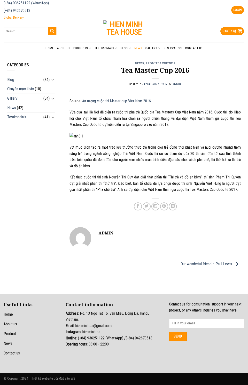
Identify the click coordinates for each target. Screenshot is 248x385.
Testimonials (104, 48)
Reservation (173, 48)
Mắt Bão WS (67, 379)
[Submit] (52, 31)
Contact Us (193, 48)
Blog (124, 48)
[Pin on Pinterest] (164, 206)
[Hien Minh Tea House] (124, 31)
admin (176, 84)
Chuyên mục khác (20, 89)
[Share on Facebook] (138, 206)
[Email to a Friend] (155, 206)
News (138, 48)
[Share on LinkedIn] (173, 206)
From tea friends (160, 63)
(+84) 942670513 (17, 10)
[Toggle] (53, 79)
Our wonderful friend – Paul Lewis (207, 264)
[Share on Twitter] (147, 206)
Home (50, 48)
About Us (63, 48)
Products (80, 48)
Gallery (151, 48)
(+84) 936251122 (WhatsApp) (26, 3)
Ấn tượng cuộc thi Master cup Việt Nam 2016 (116, 101)
